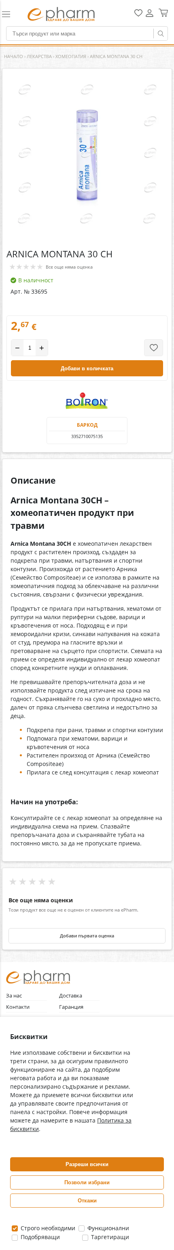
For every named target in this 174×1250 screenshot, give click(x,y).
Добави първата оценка (87, 936)
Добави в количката (87, 368)
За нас (14, 995)
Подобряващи (39, 1237)
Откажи (87, 1201)
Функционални (107, 1228)
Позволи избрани (87, 1182)
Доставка (70, 995)
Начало (13, 56)
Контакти (18, 1007)
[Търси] (160, 33)
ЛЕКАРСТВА (39, 56)
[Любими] (138, 15)
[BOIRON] (87, 401)
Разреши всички (87, 1164)
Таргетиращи (109, 1237)
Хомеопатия (70, 56)
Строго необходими (47, 1228)
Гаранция (71, 1007)
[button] (10, 14)
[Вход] (149, 16)
